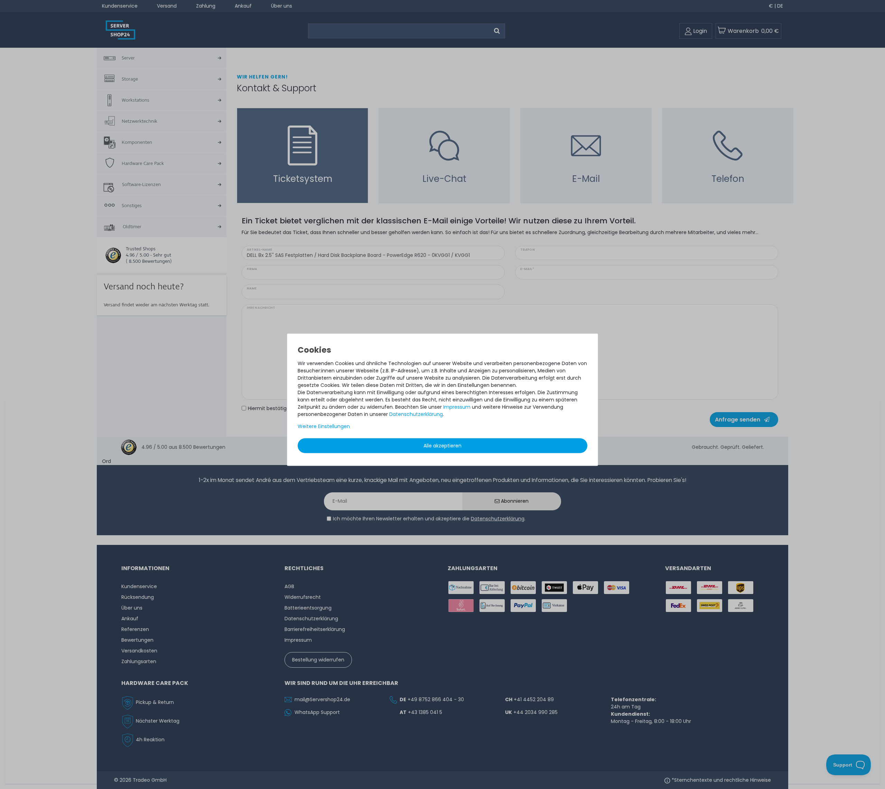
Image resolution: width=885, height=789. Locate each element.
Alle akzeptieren (442, 445)
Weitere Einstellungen (324, 426)
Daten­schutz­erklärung (416, 414)
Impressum (457, 406)
